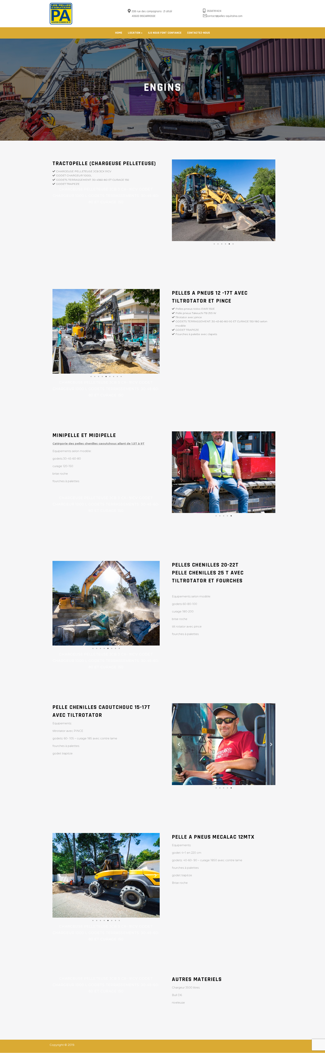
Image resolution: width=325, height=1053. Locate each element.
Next (270, 200)
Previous (177, 200)
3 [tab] (222, 244)
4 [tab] (225, 244)
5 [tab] (229, 244)
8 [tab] (117, 376)
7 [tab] (113, 376)
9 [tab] (121, 376)
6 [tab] (233, 244)
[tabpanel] (223, 200)
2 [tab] (218, 244)
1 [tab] (214, 244)
